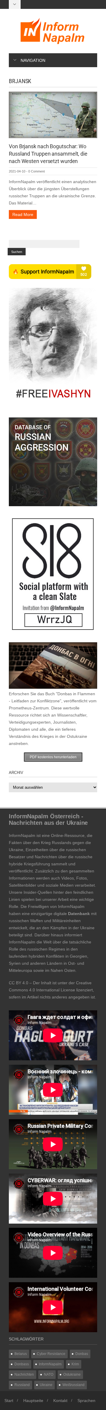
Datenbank (79, 913)
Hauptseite (33, 1400)
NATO (48, 1374)
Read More (22, 214)
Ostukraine (72, 1374)
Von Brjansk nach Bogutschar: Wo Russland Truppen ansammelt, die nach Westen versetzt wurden (48, 153)
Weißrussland (73, 1385)
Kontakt (60, 1400)
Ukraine (46, 1385)
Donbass (21, 1364)
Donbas (81, 1354)
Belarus (20, 1354)
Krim (75, 1364)
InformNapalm (50, 1364)
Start (8, 1400)
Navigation (33, 60)
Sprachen (86, 1400)
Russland (22, 1385)
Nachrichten (24, 1374)
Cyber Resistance (51, 1354)
